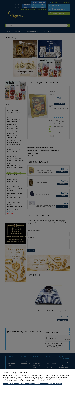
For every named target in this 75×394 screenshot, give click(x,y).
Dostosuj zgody (35, 384)
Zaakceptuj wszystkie (53, 384)
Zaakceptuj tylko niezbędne (15, 384)
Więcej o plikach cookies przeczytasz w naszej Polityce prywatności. (23, 380)
